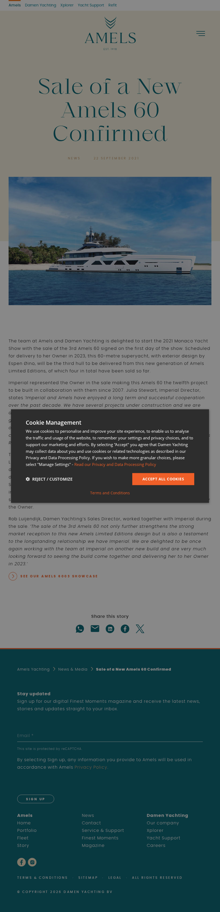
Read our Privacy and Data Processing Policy (115, 464)
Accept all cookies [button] (163, 478)
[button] (49, 479)
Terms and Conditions (110, 492)
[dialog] (110, 456)
